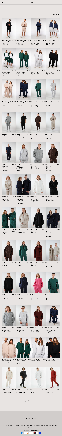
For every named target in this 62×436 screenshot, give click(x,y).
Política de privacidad (18, 425)
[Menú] (3, 2)
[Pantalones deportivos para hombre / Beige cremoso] (53, 122)
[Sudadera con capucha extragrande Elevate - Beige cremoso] (9, 184)
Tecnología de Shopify (34, 430)
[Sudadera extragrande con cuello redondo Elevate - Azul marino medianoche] (23, 282)
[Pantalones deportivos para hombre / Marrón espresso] (38, 122)
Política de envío (55, 425)
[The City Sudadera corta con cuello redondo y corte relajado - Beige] (9, 28)
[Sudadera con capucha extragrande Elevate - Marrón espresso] (53, 152)
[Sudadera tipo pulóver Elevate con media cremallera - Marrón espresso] (9, 250)
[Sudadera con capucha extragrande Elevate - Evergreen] (9, 217)
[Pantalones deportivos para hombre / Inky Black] (23, 122)
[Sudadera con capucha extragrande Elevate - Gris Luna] (38, 152)
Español (32, 427)
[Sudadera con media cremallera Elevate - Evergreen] (23, 250)
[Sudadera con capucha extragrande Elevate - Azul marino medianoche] (23, 184)
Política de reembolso (7, 425)
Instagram (28, 418)
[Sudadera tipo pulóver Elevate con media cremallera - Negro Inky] (38, 217)
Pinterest (34, 418)
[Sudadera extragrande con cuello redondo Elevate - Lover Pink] (38, 282)
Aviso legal (48, 425)
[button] (55, 2)
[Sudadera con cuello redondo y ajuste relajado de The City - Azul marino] (53, 315)
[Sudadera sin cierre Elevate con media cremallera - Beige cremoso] (23, 217)
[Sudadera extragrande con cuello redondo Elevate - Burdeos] (38, 315)
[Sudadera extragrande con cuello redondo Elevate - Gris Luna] (9, 315)
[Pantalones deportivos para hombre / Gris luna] (9, 122)
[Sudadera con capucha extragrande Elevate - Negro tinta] (53, 184)
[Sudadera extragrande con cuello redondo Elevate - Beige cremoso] (53, 250)
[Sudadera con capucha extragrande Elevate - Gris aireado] (23, 152)
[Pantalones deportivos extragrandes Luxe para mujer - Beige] (9, 377)
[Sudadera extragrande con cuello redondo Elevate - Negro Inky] (9, 282)
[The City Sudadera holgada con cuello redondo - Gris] (38, 347)
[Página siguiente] (35, 400)
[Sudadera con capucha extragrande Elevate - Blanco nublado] (38, 184)
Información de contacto (39, 425)
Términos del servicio (28, 425)
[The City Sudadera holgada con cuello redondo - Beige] (9, 347)
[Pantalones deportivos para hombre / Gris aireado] (53, 89)
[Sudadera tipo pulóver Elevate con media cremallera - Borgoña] (38, 250)
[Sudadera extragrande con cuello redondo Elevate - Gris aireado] (23, 315)
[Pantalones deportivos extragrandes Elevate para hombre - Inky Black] (38, 89)
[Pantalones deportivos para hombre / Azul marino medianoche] (9, 152)
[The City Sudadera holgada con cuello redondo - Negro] (53, 347)
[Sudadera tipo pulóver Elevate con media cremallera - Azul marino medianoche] (53, 217)
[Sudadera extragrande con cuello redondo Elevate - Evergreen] (53, 282)
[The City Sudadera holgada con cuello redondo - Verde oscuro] (23, 347)
